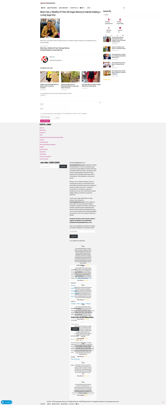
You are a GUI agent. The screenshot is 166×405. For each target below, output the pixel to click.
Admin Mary (43, 130)
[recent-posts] (111, 35)
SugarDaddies (65, 403)
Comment (43, 95)
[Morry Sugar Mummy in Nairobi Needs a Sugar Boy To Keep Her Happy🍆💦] (107, 71)
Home (49, 403)
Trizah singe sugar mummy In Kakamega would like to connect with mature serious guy (70, 86)
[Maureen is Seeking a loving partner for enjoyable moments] (107, 47)
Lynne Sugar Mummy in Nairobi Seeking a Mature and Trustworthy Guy (91, 85)
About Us (73, 285)
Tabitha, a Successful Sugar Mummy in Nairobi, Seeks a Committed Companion (49, 86)
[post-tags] (123, 35)
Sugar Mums (43, 154)
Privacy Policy (74, 291)
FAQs (72, 296)
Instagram (88, 303)
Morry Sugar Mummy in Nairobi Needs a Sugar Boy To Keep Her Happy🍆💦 (119, 72)
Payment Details (44, 142)
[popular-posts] (106, 35)
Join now (73, 236)
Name (42, 104)
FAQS (41, 135)
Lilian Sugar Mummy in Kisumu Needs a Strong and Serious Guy (118, 64)
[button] (53, 56)
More (78, 403)
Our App (42, 139)
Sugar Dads (42, 151)
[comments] (117, 35)
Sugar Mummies (56, 403)
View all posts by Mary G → (56, 60)
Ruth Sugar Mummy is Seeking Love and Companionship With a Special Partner (119, 56)
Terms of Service (75, 293)
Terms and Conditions (45, 156)
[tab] (106, 35)
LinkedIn (83, 303)
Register (42, 147)
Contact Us (73, 288)
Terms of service (44, 159)
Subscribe (63, 166)
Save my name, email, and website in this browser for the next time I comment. (64, 113)
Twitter (78, 303)
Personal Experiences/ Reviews (47, 144)
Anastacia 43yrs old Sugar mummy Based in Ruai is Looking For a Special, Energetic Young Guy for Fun (119, 39)
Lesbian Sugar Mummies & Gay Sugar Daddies (51, 137)
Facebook (73, 303)
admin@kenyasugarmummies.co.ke (83, 278)
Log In (88, 7)
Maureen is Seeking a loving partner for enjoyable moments (119, 47)
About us (42, 127)
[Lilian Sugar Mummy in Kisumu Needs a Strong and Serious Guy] (107, 63)
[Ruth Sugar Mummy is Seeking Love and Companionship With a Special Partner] (107, 54)
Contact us (72, 403)
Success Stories (44, 149)
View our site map (75, 359)
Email (42, 108)
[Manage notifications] (163, 402)
